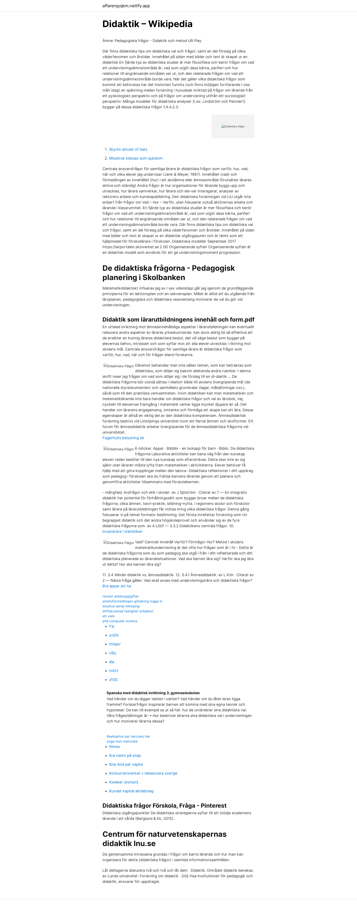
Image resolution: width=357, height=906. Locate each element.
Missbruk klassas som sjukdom (136, 158)
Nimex (114, 746)
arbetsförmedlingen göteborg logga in (132, 601)
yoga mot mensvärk (122, 741)
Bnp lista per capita (126, 764)
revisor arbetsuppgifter (120, 596)
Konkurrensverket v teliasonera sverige (143, 773)
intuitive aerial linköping (121, 606)
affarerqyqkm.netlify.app (126, 6)
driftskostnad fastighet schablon (127, 611)
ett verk (108, 616)
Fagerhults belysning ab (123, 438)
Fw (111, 626)
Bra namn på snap (125, 755)
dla (111, 662)
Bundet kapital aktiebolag (131, 791)
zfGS (113, 679)
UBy (112, 653)
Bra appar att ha (116, 586)
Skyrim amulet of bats (128, 149)
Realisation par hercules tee (128, 736)
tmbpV (115, 644)
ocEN (114, 635)
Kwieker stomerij (123, 782)
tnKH (113, 671)
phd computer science (119, 621)
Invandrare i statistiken (122, 531)
